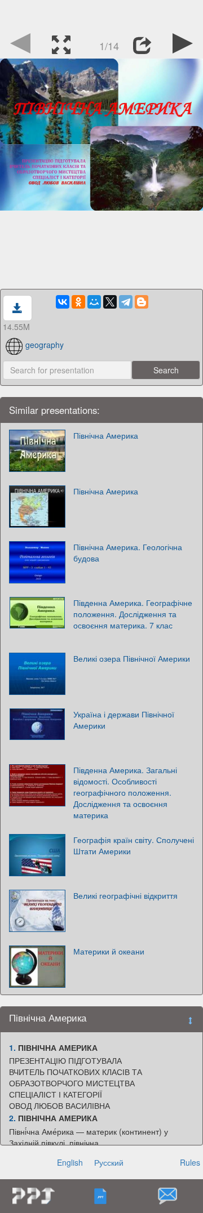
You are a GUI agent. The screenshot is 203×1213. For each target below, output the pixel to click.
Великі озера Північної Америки (131, 658)
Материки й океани (108, 951)
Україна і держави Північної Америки (123, 719)
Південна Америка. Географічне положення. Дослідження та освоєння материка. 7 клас (132, 614)
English (70, 1162)
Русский (108, 1162)
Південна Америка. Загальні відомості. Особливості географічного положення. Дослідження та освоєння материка (125, 792)
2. (12, 1117)
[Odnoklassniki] (78, 302)
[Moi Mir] (94, 302)
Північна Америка (105, 435)
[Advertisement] (101, 14)
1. (12, 1047)
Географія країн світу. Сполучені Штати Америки (133, 845)
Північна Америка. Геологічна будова (127, 552)
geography (44, 344)
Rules (190, 1162)
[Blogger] (141, 302)
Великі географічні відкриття (125, 895)
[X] (110, 302)
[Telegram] (126, 302)
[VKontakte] (62, 302)
